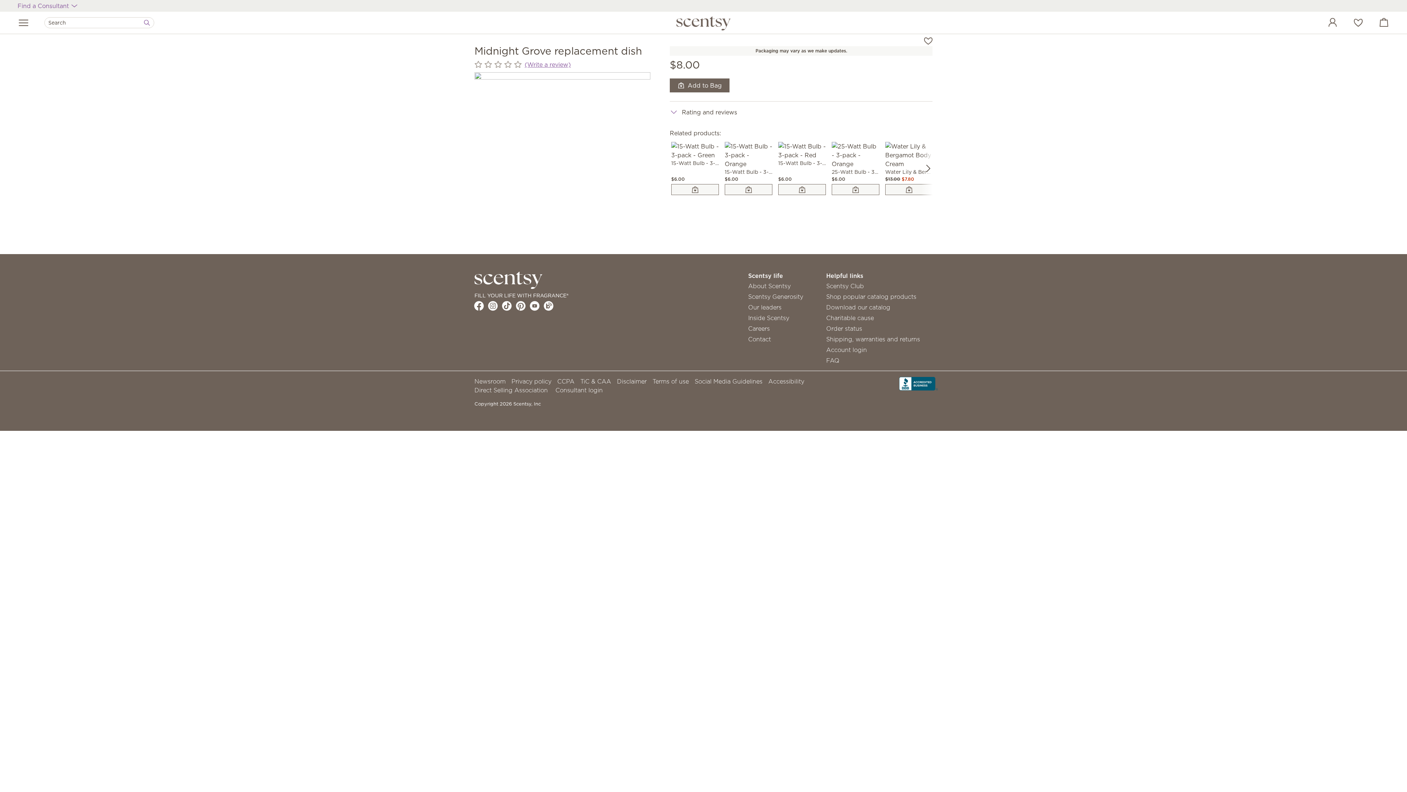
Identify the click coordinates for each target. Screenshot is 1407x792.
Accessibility (786, 381)
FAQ (832, 360)
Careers (759, 328)
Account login (846, 350)
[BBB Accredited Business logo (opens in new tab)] (918, 383)
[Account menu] (1325, 23)
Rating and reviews (709, 112)
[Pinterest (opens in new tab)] (521, 306)
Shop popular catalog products (871, 297)
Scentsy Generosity (775, 297)
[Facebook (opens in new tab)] (479, 306)
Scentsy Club (845, 286)
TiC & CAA (595, 381)
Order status (844, 328)
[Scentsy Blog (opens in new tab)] (549, 306)
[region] (562, 160)
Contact (759, 339)
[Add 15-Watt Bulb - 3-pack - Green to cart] (695, 189)
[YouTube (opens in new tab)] (535, 306)
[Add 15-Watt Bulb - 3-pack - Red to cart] (802, 189)
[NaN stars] (498, 64)
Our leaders (765, 307)
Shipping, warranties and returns (873, 339)
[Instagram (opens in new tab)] (493, 306)
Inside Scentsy (768, 318)
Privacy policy (531, 381)
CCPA (566, 381)
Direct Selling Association (511, 390)
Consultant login (579, 390)
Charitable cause (850, 318)
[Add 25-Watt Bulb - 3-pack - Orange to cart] (855, 189)
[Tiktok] (507, 306)
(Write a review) (548, 64)
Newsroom (490, 381)
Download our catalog (858, 307)
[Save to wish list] (928, 40)
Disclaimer (632, 381)
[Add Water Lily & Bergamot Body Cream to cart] (909, 189)
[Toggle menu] (24, 22)
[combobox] (99, 22)
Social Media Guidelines (728, 381)
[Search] (147, 22)
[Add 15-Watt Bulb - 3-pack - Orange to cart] (748, 189)
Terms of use (671, 381)
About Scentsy (769, 286)
